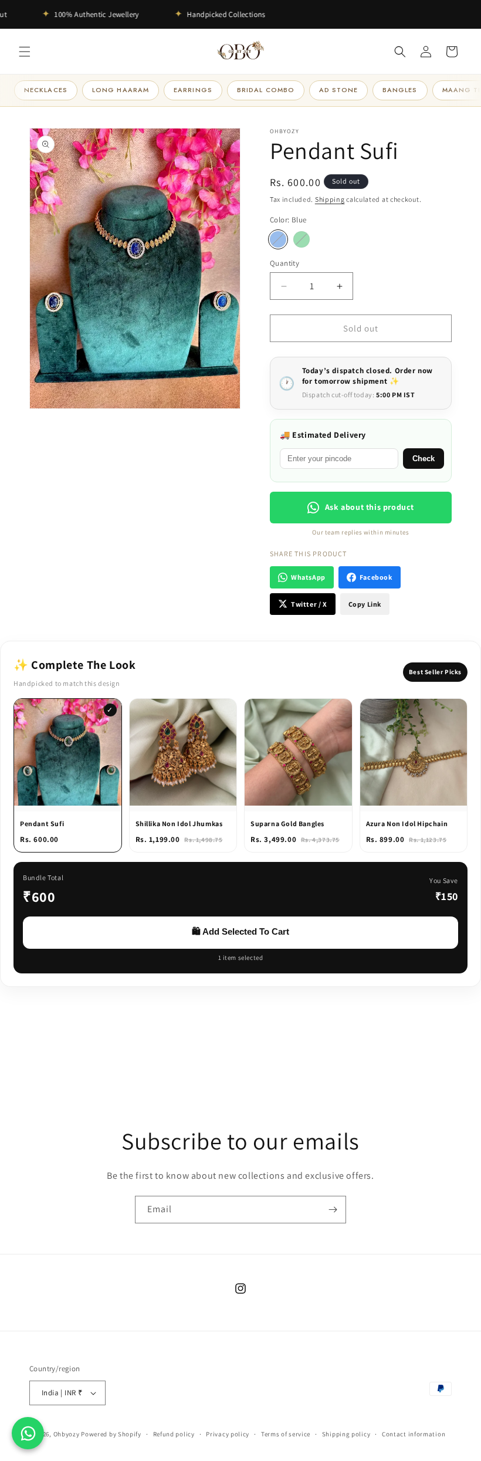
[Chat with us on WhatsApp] (28, 1433)
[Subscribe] (332, 1209)
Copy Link (364, 604)
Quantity (284, 263)
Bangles (400, 89)
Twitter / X (309, 604)
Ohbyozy (66, 1434)
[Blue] (278, 239)
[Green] (301, 239)
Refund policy (174, 1434)
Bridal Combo (265, 89)
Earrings (193, 89)
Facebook (376, 577)
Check (423, 458)
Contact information (413, 1434)
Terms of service (285, 1434)
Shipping (330, 199)
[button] (25, 52)
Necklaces (45, 89)
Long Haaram (120, 89)
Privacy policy (227, 1434)
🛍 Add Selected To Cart (240, 931)
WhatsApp (308, 577)
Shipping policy (346, 1434)
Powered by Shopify (111, 1434)
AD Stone (338, 89)
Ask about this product (369, 507)
